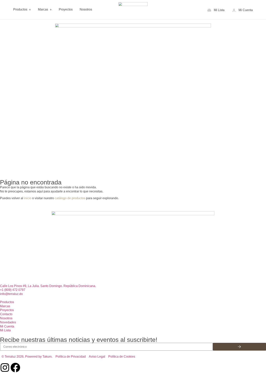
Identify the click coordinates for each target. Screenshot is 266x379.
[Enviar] (239, 347)
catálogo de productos (70, 198)
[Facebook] (15, 367)
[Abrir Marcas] (51, 10)
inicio (27, 198)
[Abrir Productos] (30, 10)
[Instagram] (5, 367)
